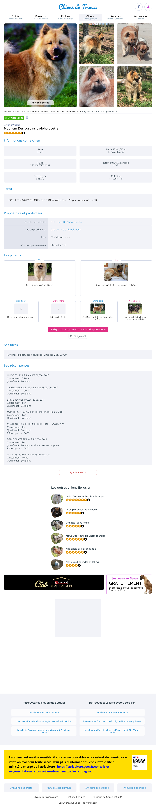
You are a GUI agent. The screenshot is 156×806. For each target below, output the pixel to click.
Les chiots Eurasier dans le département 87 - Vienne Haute (44, 731)
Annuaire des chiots (21, 787)
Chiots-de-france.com (46, 796)
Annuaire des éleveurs (59, 787)
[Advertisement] (78, 618)
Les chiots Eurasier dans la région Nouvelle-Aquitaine (43, 721)
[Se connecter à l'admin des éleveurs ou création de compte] (148, 7)
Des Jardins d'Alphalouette (66, 229)
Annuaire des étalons (97, 787)
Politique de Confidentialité (107, 796)
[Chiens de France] (78, 7)
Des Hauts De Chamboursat (66, 222)
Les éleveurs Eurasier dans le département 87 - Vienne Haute (112, 731)
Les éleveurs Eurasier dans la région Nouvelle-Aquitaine (112, 721)
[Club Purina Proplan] (54, 582)
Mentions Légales (75, 796)
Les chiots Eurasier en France (44, 712)
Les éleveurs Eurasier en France (112, 712)
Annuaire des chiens (135, 787)
